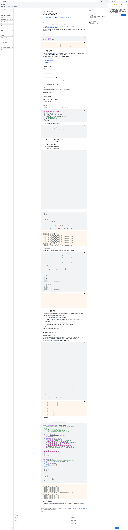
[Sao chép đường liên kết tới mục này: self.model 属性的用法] (57, 311)
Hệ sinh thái (28, 1)
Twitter (16, 520)
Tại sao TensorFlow (43, 1)
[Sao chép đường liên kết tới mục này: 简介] (46, 22)
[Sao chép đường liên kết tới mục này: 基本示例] (48, 105)
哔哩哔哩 (16, 522)
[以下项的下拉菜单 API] (24, 1)
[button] (6, 19)
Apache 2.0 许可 (71, 508)
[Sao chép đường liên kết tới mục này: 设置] (46, 34)
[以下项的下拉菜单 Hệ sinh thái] (31, 1)
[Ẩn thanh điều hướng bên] (12, 528)
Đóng (118, 14)
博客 (15, 517)
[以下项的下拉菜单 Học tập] (19, 1)
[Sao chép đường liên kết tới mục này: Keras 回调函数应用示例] (57, 332)
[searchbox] (6, 9)
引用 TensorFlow (74, 523)
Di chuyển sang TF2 (15, 6)
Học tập (17, 1)
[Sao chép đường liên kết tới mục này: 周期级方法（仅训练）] (54, 92)
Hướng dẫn (3, 6)
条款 (15, 527)
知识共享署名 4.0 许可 (56, 508)
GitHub (120, 1)
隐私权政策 (18, 527)
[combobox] (105, 1)
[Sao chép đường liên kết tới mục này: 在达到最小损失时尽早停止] (56, 335)
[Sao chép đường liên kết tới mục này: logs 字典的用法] (51, 248)
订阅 (117, 527)
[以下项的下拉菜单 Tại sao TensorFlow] (48, 1)
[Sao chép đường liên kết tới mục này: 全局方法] (48, 69)
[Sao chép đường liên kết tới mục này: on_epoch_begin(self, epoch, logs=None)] (60, 94)
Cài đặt (13, 1)
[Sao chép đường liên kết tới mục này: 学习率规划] (49, 418)
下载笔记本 (69, 17)
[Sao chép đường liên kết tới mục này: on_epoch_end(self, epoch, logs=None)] (59, 99)
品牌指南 (72, 522)
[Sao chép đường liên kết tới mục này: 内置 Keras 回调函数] (53, 501)
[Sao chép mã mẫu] (84, 37)
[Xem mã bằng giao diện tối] (83, 37)
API (22, 1)
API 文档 (48, 503)
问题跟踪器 (73, 517)
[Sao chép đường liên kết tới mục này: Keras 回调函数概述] (54, 51)
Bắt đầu (123, 14)
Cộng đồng (35, 1)
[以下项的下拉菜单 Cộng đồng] (38, 1)
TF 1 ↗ (21, 6)
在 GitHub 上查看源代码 (60, 17)
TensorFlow (44, 11)
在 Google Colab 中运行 (48, 17)
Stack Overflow (73, 520)
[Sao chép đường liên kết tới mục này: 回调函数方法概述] (53, 66)
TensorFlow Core (5, 4)
